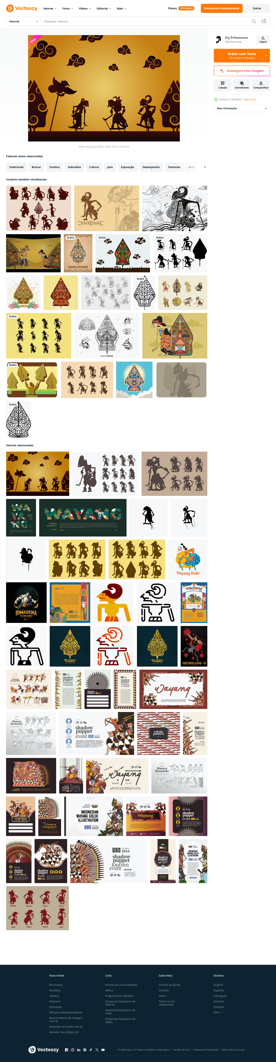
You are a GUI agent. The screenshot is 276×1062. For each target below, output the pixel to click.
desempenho (151, 167)
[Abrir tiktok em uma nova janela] (90, 1049)
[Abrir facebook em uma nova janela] (66, 1049)
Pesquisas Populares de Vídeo (120, 1020)
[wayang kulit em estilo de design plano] (187, 559)
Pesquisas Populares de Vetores (120, 1003)
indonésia (74, 167)
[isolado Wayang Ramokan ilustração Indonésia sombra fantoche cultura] (29, 689)
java (110, 167)
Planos (172, 8)
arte (191, 167)
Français (219, 1007)
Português (220, 996)
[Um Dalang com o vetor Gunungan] (32, 380)
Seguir (263, 41)
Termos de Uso (181, 1049)
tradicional (16, 167)
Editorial (102, 8)
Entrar (257, 8)
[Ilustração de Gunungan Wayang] (122, 253)
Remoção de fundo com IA (66, 1026)
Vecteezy (54, 990)
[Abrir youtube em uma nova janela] (103, 1049)
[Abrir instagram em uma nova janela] (72, 1049)
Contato (164, 990)
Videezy (54, 996)
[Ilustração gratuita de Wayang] (33, 253)
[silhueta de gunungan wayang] (144, 292)
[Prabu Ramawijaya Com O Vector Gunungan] (181, 380)
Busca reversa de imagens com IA (66, 1019)
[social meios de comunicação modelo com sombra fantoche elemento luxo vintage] (146, 816)
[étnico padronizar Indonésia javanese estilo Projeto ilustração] (158, 733)
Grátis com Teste (242, 56)
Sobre (162, 996)
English (218, 985)
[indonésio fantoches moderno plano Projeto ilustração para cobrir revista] (21, 518)
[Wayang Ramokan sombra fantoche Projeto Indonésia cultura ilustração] (97, 689)
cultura (94, 167)
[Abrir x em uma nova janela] (96, 1049)
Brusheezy (56, 985)
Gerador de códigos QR (64, 1032)
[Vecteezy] (21, 8)
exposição (127, 167)
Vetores (48, 8)
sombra (54, 167)
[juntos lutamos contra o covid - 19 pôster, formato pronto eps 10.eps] (194, 646)
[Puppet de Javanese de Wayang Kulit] (38, 208)
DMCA (109, 990)
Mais (120, 8)
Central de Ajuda (169, 985)
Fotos (66, 8)
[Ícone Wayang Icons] (106, 336)
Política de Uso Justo (233, 1049)
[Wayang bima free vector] (106, 208)
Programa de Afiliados (119, 996)
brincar (36, 167)
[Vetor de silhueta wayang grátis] (77, 559)
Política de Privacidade (205, 1049)
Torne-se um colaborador (167, 1003)
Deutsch (219, 1001)
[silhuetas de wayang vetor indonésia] (105, 474)
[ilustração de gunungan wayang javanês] (70, 646)
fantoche (174, 167)
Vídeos (83, 8)
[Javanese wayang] (38, 336)
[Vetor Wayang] (180, 253)
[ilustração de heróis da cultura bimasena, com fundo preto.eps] (26, 602)
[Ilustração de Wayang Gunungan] (174, 208)
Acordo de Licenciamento (121, 985)
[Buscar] (254, 21)
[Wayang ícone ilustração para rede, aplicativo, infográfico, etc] (113, 602)
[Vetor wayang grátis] (37, 474)
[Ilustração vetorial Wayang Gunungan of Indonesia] (134, 380)
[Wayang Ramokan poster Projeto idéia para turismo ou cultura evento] (173, 689)
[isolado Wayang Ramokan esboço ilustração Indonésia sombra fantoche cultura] (31, 733)
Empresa (55, 1001)
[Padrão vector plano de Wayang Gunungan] (23, 292)
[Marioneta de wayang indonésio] (106, 292)
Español (219, 990)
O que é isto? (249, 99)
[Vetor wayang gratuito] (182, 292)
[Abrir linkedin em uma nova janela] (78, 1049)
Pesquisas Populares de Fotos (120, 1011)
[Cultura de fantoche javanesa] (37, 908)
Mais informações (227, 108)
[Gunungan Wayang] (78, 253)
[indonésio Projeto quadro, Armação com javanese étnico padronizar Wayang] (125, 689)
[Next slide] (202, 167)
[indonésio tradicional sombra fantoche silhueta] (148, 518)
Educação (55, 1007)
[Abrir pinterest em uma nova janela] (84, 1049)
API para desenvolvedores (65, 1012)
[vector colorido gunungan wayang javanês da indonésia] (61, 292)
